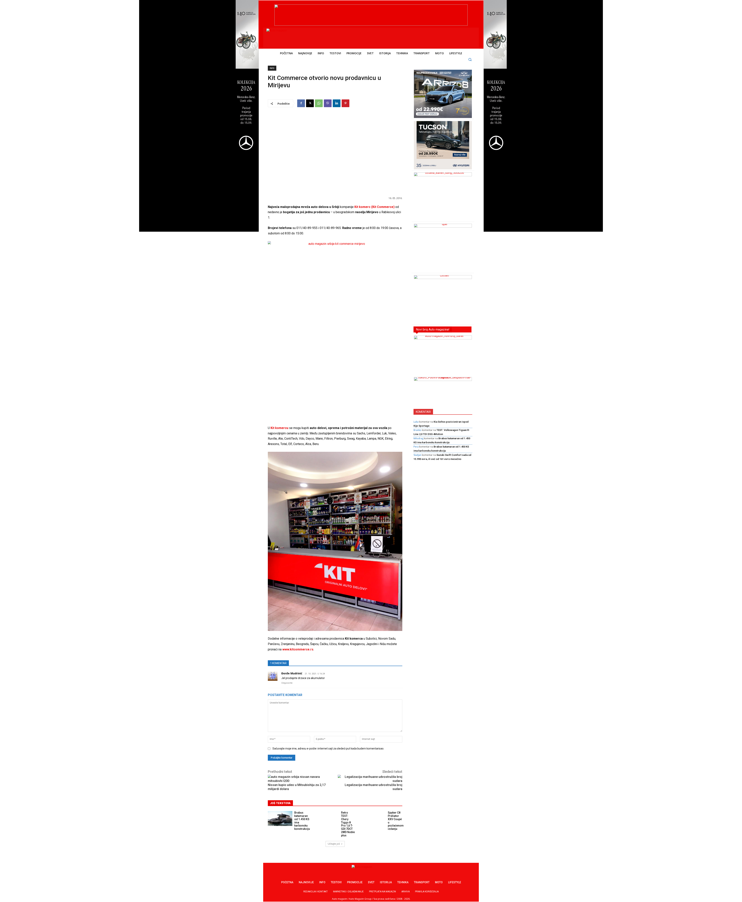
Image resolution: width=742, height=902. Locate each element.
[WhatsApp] (319, 103)
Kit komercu (279, 428)
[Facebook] (301, 103)
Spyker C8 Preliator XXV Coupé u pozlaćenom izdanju (396, 820)
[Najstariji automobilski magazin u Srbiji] (293, 37)
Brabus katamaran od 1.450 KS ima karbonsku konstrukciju (302, 820)
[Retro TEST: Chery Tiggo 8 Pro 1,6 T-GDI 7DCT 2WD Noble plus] (327, 818)
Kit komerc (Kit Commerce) (374, 207)
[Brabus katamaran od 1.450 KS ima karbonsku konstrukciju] (280, 818)
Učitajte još (334, 843)
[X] (310, 103)
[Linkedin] (336, 103)
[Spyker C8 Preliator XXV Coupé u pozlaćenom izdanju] (373, 818)
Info (272, 68)
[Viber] (328, 103)
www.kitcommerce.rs (297, 649)
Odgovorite (287, 683)
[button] (470, 59)
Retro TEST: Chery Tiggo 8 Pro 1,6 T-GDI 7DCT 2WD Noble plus (348, 824)
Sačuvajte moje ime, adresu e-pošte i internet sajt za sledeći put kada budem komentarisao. (328, 748)
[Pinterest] (345, 103)
